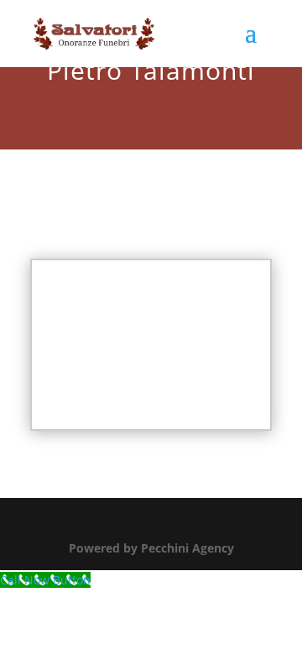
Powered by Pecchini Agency (151, 548)
